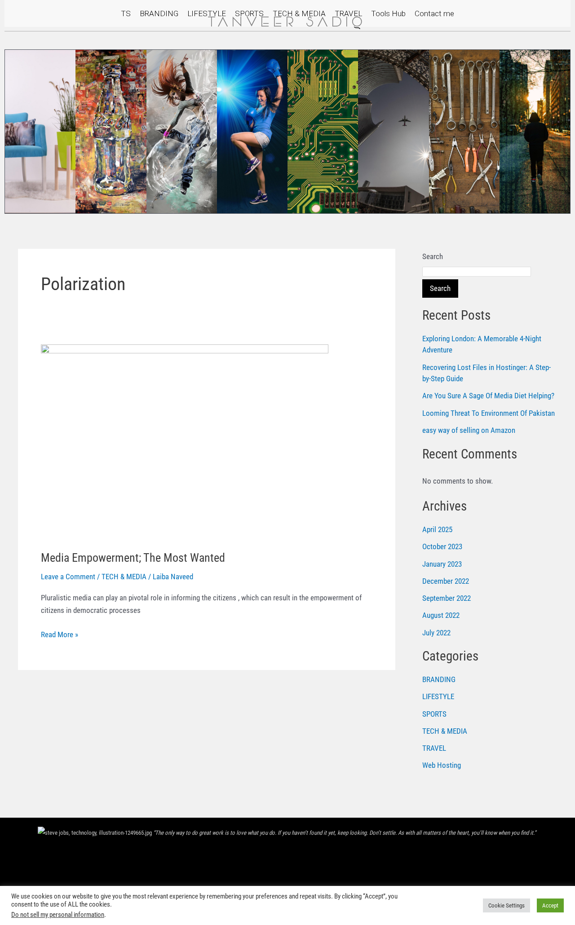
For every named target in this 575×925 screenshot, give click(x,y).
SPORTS (249, 13)
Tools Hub (388, 13)
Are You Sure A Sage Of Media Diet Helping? (488, 395)
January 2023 (442, 563)
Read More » (59, 633)
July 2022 (436, 632)
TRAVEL (348, 13)
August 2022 (441, 615)
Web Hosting (441, 765)
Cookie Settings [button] (506, 905)
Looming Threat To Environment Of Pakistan (488, 413)
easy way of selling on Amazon (468, 430)
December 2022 (445, 581)
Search (432, 256)
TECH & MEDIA (299, 13)
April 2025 (437, 529)
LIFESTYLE (206, 13)
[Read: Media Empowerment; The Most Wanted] (184, 440)
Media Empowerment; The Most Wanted (133, 557)
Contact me (434, 13)
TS (126, 13)
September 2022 (446, 598)
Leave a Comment (68, 576)
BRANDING (159, 13)
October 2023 (442, 546)
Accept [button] (550, 905)
